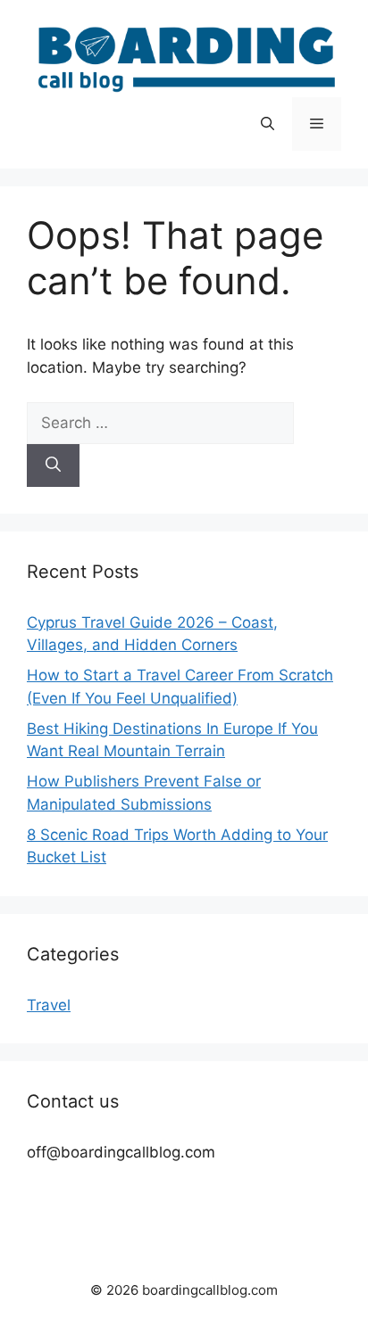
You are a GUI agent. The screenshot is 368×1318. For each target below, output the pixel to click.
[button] (267, 124)
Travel (49, 1005)
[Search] (53, 465)
